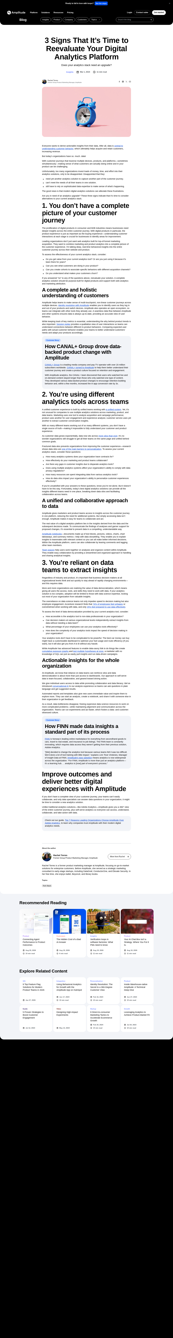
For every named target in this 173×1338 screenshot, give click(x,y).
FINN (47, 739)
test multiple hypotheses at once (88, 651)
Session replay (63, 324)
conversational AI (60, 686)
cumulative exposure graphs (55, 651)
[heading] (79, 3)
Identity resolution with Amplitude (73, 305)
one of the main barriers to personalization (81, 449)
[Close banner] (169, 3)
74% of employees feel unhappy (108, 604)
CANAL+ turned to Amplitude (80, 367)
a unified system (113, 409)
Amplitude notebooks (52, 534)
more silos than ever (108, 436)
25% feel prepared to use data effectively (106, 607)
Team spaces (48, 550)
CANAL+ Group (52, 365)
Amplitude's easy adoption (79, 758)
